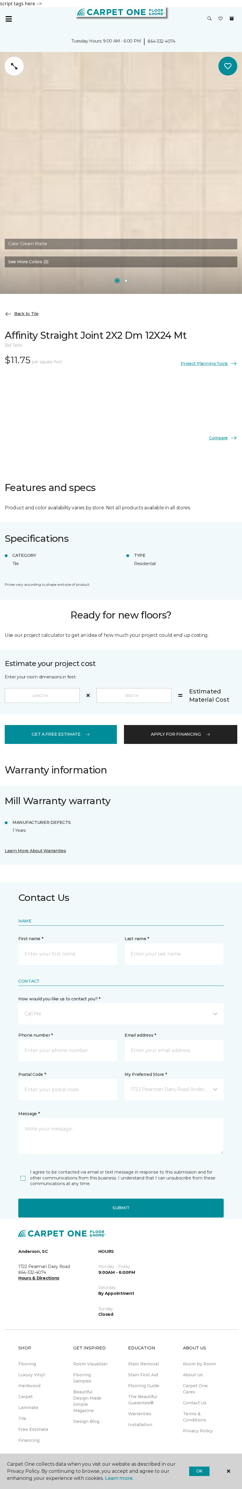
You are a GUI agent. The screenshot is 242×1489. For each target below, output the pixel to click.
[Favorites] (220, 18)
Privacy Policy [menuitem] (198, 1431)
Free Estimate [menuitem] (33, 1429)
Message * (29, 1114)
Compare (218, 438)
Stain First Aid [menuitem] (143, 1374)
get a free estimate (56, 734)
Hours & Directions (38, 1278)
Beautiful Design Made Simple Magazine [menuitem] (87, 1401)
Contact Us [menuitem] (195, 1402)
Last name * (137, 939)
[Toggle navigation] (8, 19)
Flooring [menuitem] (27, 1364)
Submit (121, 1207)
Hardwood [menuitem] (29, 1385)
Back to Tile (26, 313)
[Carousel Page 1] (117, 280)
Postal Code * (32, 1074)
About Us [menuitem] (193, 1374)
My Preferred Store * (146, 1074)
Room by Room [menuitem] (199, 1364)
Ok (199, 1471)
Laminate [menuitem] (28, 1407)
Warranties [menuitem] (139, 1413)
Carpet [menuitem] (25, 1396)
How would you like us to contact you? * (59, 999)
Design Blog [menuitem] (86, 1421)
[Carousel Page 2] (126, 280)
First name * (30, 939)
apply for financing (176, 734)
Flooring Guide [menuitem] (143, 1385)
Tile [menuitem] (22, 1418)
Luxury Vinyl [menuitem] (31, 1374)
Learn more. (119, 1478)
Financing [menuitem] (29, 1440)
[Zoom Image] (14, 66)
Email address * (140, 1035)
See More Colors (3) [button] (28, 261)
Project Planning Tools (204, 363)
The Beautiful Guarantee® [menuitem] (142, 1399)
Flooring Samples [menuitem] (82, 1378)
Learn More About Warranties (35, 850)
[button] (209, 18)
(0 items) (232, 19)
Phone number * (35, 1035)
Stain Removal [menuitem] (143, 1364)
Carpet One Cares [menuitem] (195, 1389)
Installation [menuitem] (140, 1424)
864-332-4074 (161, 41)
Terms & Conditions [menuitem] (194, 1417)
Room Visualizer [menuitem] (90, 1364)
